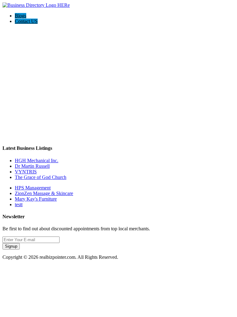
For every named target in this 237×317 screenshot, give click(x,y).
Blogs (20, 15)
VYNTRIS (26, 171)
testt (19, 204)
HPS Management (33, 187)
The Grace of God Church (40, 177)
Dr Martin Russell (32, 166)
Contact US (26, 21)
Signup (11, 246)
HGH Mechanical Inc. (36, 160)
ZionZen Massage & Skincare (44, 193)
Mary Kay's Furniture (36, 199)
